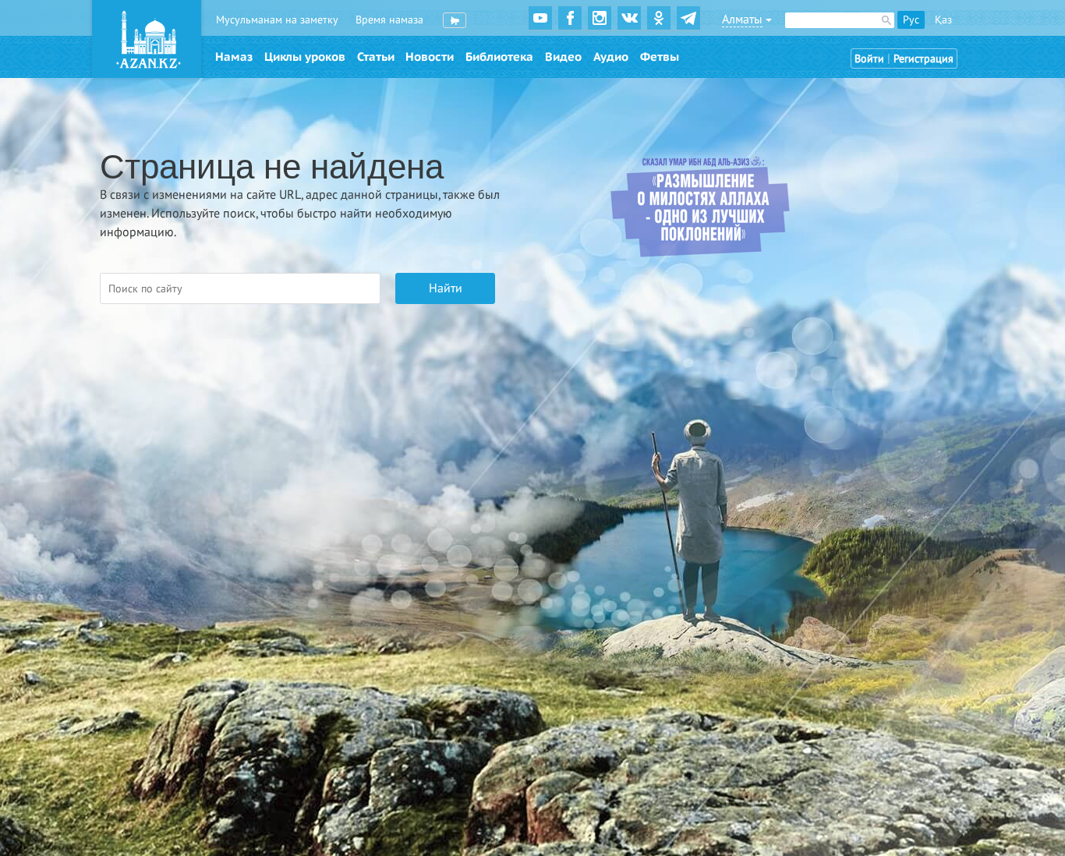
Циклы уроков (304, 57)
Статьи (376, 57)
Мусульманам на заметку (277, 20)
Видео (563, 57)
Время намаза (389, 20)
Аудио (610, 57)
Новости (429, 57)
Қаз (943, 20)
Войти (869, 58)
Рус (911, 20)
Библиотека (499, 57)
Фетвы (659, 57)
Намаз (234, 57)
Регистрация (923, 58)
